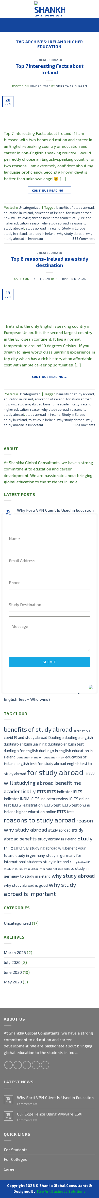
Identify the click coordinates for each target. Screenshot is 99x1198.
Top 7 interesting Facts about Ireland (49, 69)
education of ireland (49, 213)
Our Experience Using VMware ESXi (49, 1113)
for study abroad (79, 213)
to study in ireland (42, 234)
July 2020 (12, 962)
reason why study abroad (49, 223)
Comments (83, 239)
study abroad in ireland (43, 228)
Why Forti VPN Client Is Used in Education (55, 510)
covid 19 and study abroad (25, 737)
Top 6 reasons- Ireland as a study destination (49, 262)
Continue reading (49, 190)
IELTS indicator (59, 791)
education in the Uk (29, 757)
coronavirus (81, 730)
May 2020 (13, 981)
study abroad (59, 830)
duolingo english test (66, 744)
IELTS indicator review (49, 798)
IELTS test (52, 805)
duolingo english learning (25, 744)
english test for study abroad (41, 763)
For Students (15, 1149)
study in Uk (11, 868)
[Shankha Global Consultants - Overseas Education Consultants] (49, 9)
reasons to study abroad (39, 820)
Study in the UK (80, 862)
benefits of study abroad (75, 207)
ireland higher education (24, 811)
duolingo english (79, 737)
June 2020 (13, 972)
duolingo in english (55, 750)
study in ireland (15, 234)
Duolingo (56, 737)
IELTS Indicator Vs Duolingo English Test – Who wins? (43, 695)
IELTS (41, 791)
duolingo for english (21, 750)
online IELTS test (60, 811)
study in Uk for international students (44, 868)
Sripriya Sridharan (71, 86)
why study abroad (71, 234)
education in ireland (18, 213)
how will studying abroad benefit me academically (41, 218)
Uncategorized (49, 59)
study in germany (30, 855)
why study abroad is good (26, 885)
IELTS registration (27, 805)
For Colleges (15, 1159)
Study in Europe (74, 228)
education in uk (53, 757)
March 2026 (15, 952)
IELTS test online (76, 805)
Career (10, 1169)
